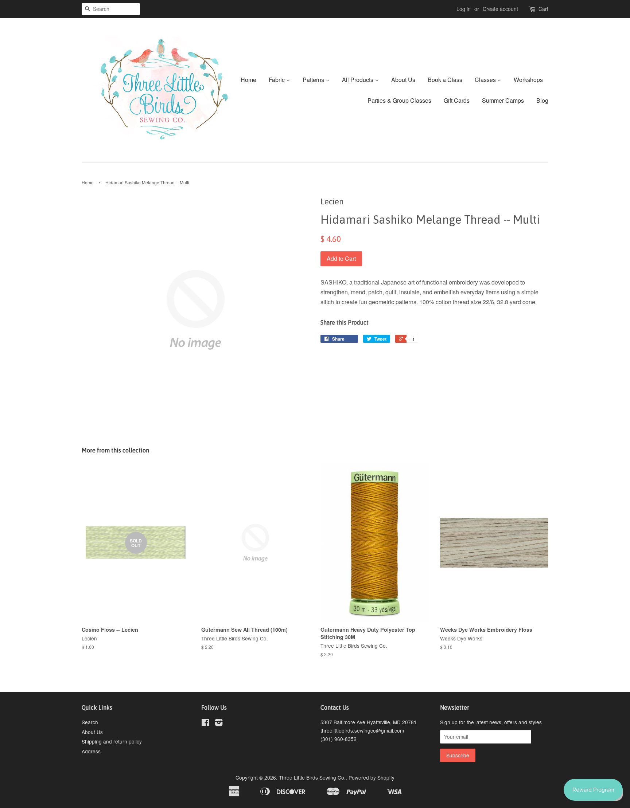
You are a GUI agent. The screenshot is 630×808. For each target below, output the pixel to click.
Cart (543, 8)
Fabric (277, 79)
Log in (463, 8)
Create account (500, 8)
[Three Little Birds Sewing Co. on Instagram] (219, 723)
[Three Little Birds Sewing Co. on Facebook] (205, 723)
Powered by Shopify (371, 777)
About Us (403, 79)
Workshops (528, 79)
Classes (486, 79)
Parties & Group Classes (399, 100)
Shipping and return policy (112, 741)
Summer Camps (503, 100)
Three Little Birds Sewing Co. (312, 777)
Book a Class (445, 79)
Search (90, 722)
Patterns (314, 79)
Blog (542, 100)
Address (91, 751)
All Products (358, 79)
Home (248, 79)
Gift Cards (457, 100)
